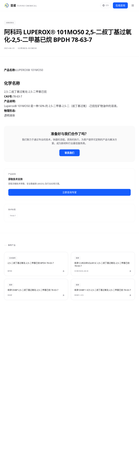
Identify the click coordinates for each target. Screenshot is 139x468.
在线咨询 (120, 5)
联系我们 (69, 152)
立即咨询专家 (69, 192)
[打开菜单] (133, 5)
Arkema (10, 23)
